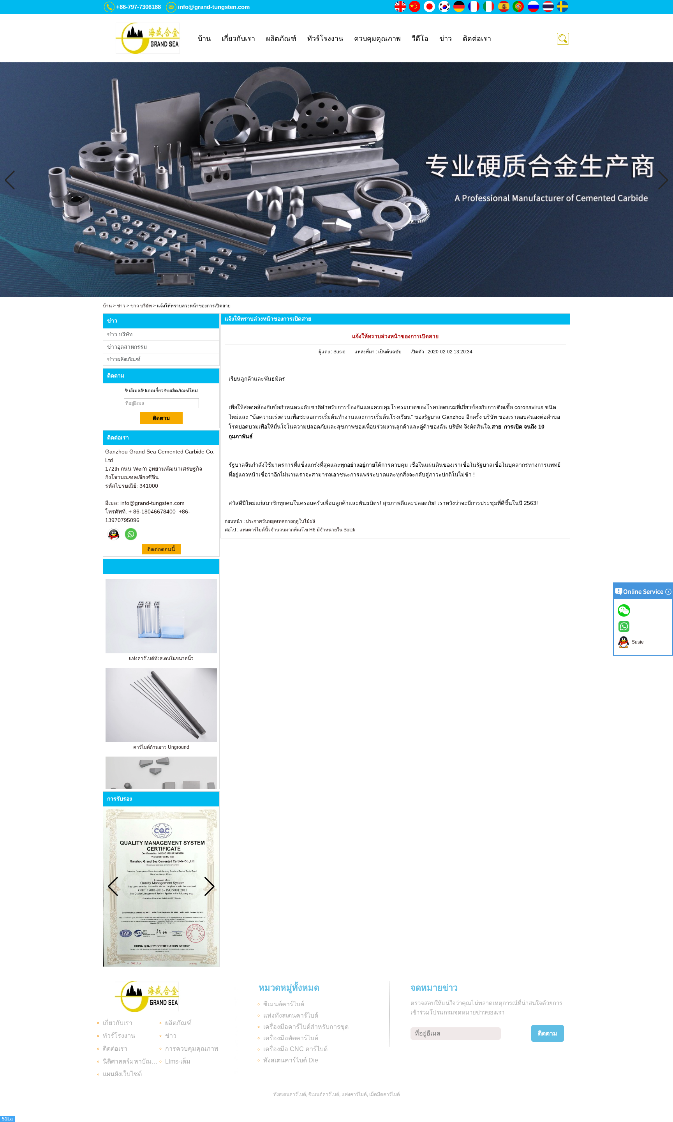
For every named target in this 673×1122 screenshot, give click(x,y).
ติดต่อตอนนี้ (161, 549)
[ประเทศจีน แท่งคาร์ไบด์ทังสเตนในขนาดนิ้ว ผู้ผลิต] (161, 651)
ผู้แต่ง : (326, 352)
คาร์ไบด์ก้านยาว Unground (161, 747)
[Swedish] (563, 7)
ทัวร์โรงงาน (325, 38)
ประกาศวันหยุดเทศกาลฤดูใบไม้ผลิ (280, 521)
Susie (636, 642)
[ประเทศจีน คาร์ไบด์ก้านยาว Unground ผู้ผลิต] (161, 740)
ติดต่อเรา (477, 38)
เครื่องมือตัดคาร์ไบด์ (290, 1038)
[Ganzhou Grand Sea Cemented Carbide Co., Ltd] (147, 38)
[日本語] (430, 7)
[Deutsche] (460, 7)
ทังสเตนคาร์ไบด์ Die (290, 1060)
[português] (519, 7)
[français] (474, 7)
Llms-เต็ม (177, 1061)
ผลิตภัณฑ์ (281, 38)
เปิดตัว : (419, 352)
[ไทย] (548, 7)
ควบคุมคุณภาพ (377, 38)
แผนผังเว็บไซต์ (122, 1074)
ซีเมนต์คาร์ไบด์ (283, 1004)
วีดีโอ (420, 38)
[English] (400, 7)
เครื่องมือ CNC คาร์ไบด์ (295, 1049)
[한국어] (445, 7)
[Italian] (489, 7)
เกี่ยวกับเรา (238, 38)
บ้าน (204, 38)
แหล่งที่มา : (366, 352)
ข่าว (445, 38)
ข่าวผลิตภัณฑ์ (124, 359)
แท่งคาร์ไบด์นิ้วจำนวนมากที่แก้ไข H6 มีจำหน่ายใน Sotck (297, 530)
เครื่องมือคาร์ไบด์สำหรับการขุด (306, 1026)
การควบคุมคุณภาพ (191, 1048)
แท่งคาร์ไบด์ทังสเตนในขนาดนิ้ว (161, 658)
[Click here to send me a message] (625, 610)
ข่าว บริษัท (141, 306)
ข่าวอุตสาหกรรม (127, 347)
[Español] (504, 7)
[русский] (534, 7)
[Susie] (113, 534)
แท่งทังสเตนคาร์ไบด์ (290, 1015)
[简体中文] (415, 7)
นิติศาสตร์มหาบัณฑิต (131, 1061)
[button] (324, 291)
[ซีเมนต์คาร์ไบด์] (336, 295)
